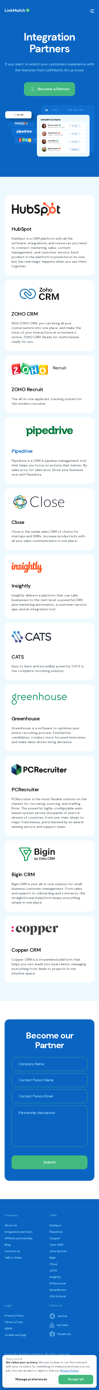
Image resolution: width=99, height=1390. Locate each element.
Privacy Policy (14, 1315)
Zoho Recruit (58, 1251)
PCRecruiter (58, 1283)
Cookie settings (15, 1335)
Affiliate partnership (18, 1238)
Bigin (53, 1257)
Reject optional (14, 1358)
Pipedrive (22, 451)
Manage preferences (31, 1379)
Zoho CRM (56, 1245)
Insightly (55, 1277)
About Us (11, 1225)
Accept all (76, 1379)
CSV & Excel (58, 1296)
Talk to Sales (13, 1257)
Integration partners (19, 1232)
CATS (53, 1270)
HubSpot (56, 1225)
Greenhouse (58, 1290)
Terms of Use (14, 1322)
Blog (8, 1245)
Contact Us (12, 1251)
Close (53, 1264)
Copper (55, 1238)
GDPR (8, 1328)
